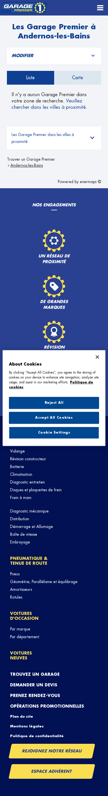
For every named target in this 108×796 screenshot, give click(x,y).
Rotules (16, 597)
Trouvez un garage (35, 674)
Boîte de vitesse (23, 534)
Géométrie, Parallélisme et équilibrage (43, 582)
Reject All (54, 402)
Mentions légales (27, 726)
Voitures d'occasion (24, 615)
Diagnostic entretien (27, 482)
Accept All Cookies (54, 417)
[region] (54, 398)
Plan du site (21, 716)
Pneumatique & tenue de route (29, 560)
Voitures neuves (21, 655)
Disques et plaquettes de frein (36, 490)
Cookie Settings (54, 432)
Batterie (17, 467)
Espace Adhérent (52, 771)
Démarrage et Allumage (31, 527)
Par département (24, 637)
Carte (77, 77)
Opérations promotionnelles (47, 706)
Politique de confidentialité (37, 736)
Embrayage (20, 542)
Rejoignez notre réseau (52, 751)
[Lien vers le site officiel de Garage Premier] (24, 8)
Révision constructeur (28, 459)
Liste (30, 77)
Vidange (17, 451)
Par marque (20, 629)
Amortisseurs (21, 589)
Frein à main (20, 498)
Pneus (15, 574)
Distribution (19, 519)
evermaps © (90, 182)
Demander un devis (33, 685)
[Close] (97, 357)
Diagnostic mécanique (29, 511)
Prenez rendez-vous (35, 696)
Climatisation (21, 474)
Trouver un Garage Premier (31, 159)
